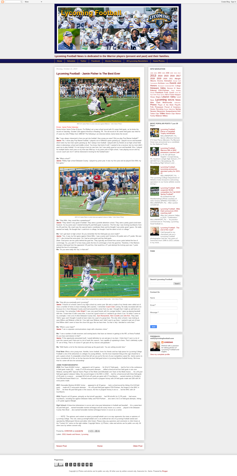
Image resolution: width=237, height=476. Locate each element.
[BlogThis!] (91, 431)
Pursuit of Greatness (173, 107)
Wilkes (165, 116)
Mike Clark (155, 102)
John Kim (126, 316)
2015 (166, 76)
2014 (160, 76)
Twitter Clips (154, 114)
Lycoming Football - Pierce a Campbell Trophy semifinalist (168, 131)
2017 (178, 76)
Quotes (152, 109)
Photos (153, 105)
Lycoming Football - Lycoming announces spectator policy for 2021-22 (170, 170)
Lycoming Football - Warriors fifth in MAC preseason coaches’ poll (169, 150)
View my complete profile (160, 354)
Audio (167, 83)
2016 (172, 76)
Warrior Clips (170, 114)
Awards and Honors (73, 434)
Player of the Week (166, 105)
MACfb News (174, 100)
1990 (151, 73)
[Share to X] (94, 431)
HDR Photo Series (158, 94)
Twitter (83, 61)
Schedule (71, 61)
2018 (152, 78)
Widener (159, 116)
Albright (178, 79)
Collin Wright (80, 311)
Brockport (161, 86)
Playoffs (178, 105)
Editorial (153, 90)
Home (59, 61)
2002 (155, 73)
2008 (167, 73)
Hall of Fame (169, 95)
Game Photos (159, 61)
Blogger (165, 471)
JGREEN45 (168, 342)
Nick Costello (115, 316)
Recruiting (159, 109)
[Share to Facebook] (96, 431)
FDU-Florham (163, 90)
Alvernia (160, 81)
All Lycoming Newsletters (137, 61)
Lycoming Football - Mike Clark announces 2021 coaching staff (170, 211)
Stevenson (161, 111)
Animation (168, 81)
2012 (179, 73)
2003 (159, 73)
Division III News (174, 88)
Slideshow (172, 109)
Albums (153, 81)
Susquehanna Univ (173, 111)
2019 (64, 434)
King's (158, 97)
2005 (163, 73)
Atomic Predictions (113, 61)
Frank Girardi (169, 92)
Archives (161, 83)
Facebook (95, 61)
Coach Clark (110, 307)
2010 (175, 73)
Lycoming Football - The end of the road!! (169, 229)
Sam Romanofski (103, 316)
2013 (153, 75)
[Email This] (89, 431)
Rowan (166, 109)
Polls (152, 107)
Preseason (159, 107)
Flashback (159, 92)
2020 (165, 79)
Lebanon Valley (168, 97)
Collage (178, 86)
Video (162, 113)
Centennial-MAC (169, 86)
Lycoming (84, 434)
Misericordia (167, 102)
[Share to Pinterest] (99, 431)
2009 (171, 73)
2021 (171, 79)
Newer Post (61, 446)
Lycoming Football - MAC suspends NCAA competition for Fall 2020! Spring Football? (170, 191)
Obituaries (177, 102)
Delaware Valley (158, 88)
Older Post (137, 446)
